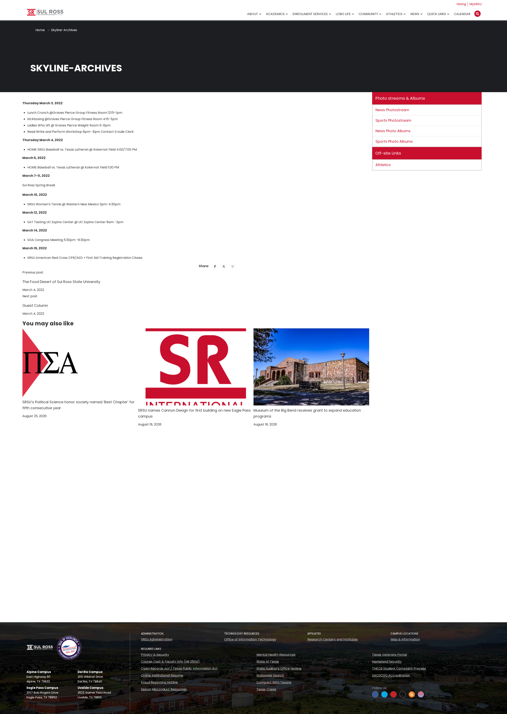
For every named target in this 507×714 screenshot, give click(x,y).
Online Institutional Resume (162, 675)
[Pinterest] (233, 266)
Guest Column (35, 305)
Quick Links (436, 14)
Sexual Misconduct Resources (164, 689)
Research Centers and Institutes (332, 639)
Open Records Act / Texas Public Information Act (179, 668)
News (414, 14)
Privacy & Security (155, 654)
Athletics (394, 14)
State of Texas (267, 661)
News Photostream (392, 109)
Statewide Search (270, 675)
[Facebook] (215, 266)
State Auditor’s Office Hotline (278, 668)
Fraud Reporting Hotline (159, 682)
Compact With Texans (273, 682)
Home (40, 30)
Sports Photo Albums (394, 141)
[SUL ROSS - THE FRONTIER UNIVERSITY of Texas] (45, 13)
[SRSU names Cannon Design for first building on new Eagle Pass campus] (196, 366)
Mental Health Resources (275, 654)
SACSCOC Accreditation (391, 675)
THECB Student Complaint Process (399, 668)
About (252, 14)
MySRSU (475, 4)
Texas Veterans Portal (389, 654)
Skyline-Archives (64, 30)
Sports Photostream (393, 120)
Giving (461, 4)
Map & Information (405, 639)
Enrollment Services (310, 14)
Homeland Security (387, 661)
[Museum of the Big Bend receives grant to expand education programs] (311, 366)
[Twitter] (224, 266)
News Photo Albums (393, 130)
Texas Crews (266, 689)
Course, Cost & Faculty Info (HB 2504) (170, 661)
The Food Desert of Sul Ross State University (61, 281)
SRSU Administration (156, 639)
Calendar (462, 14)
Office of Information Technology (250, 639)
